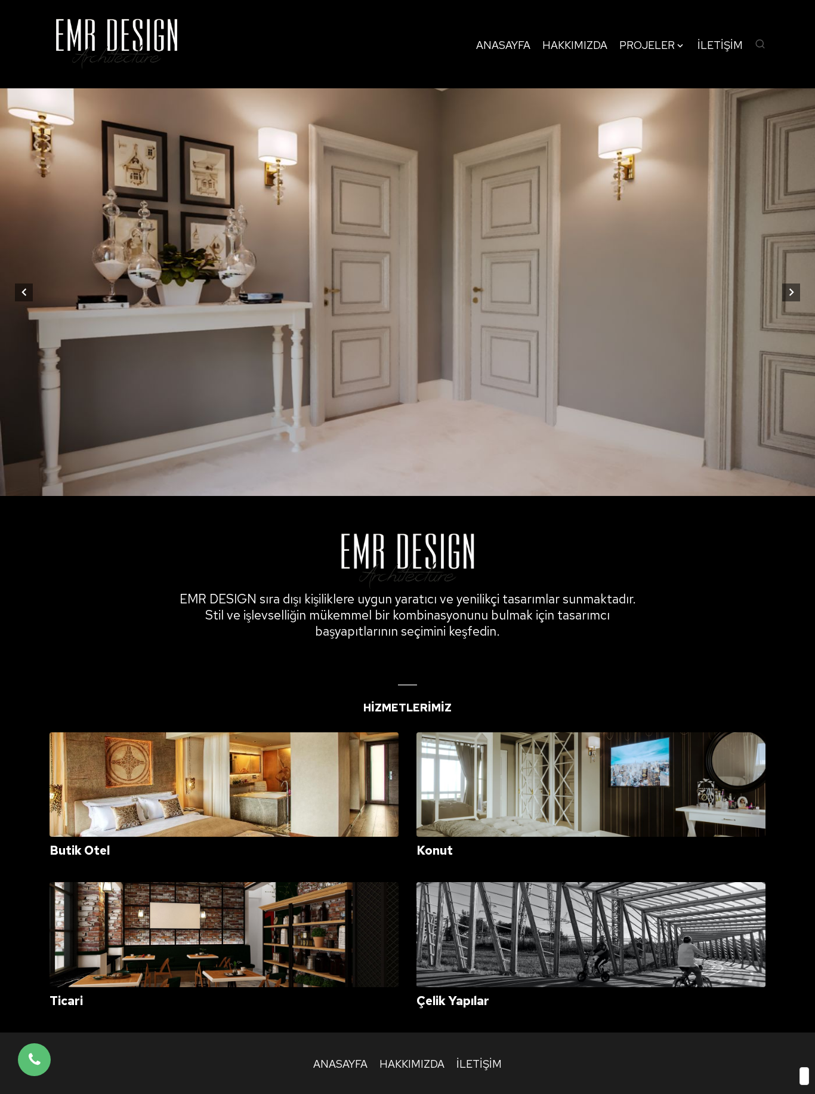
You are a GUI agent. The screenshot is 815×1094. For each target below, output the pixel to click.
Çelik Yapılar (452, 1001)
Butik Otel (80, 850)
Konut (434, 850)
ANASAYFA (503, 45)
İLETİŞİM (720, 45)
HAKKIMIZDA (574, 45)
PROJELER (647, 45)
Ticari (66, 1001)
